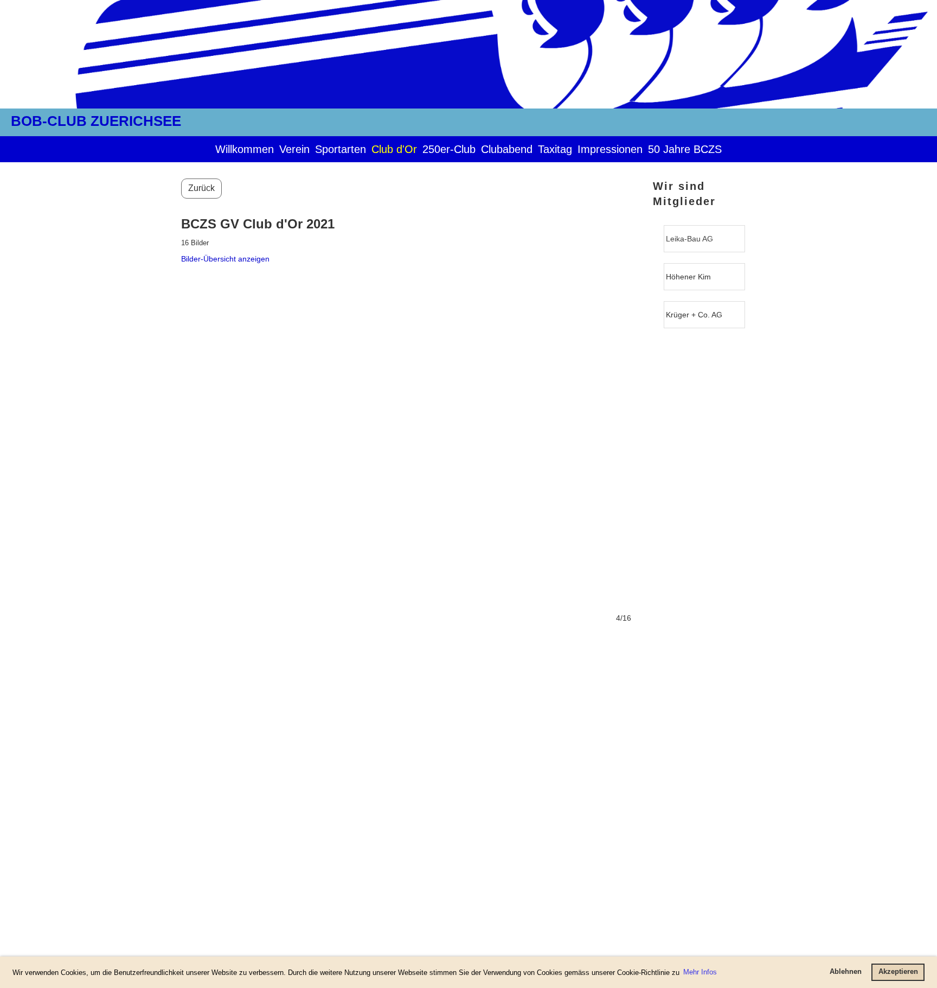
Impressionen (610, 149)
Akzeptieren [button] (898, 972)
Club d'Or (394, 149)
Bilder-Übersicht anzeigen (225, 258)
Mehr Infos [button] (700, 972)
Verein (294, 149)
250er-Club (449, 149)
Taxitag (555, 149)
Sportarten (340, 149)
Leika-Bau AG (689, 238)
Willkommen (244, 149)
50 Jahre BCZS (685, 149)
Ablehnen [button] (846, 972)
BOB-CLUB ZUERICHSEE (96, 121)
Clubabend (506, 149)
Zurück (201, 188)
